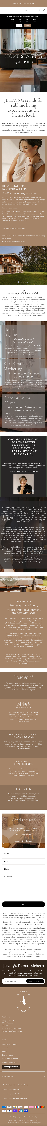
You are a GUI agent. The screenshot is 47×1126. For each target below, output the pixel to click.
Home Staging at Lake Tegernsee (14, 1098)
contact (5, 1048)
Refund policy (36, 1123)
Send (23, 904)
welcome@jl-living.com (23, 841)
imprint (4, 1051)
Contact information (12, 1123)
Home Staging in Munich (11, 1089)
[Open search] (7, 10)
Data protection (8, 1055)
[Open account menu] (39, 10)
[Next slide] (44, 3)
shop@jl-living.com (15, 1031)
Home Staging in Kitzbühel (12, 1094)
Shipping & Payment (9, 1044)
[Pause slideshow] (18, 282)
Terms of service (25, 1123)
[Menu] (2, 10)
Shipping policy (24, 1120)
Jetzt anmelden (35, 981)
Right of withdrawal (9, 1062)
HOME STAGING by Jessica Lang (15, 1085)
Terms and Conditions (10, 1059)
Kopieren (27, 25)
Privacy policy (13, 1120)
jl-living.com (19, 1117)
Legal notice (34, 1120)
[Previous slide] (2, 3)
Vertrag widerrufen (11, 1067)
